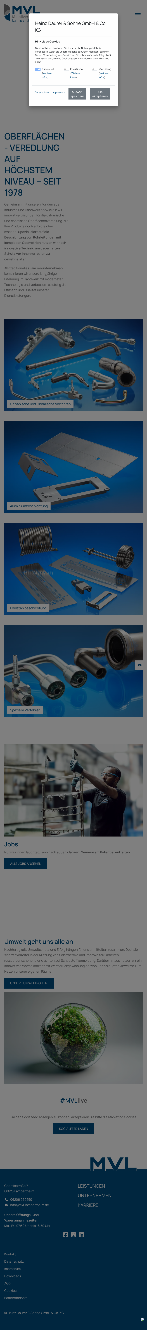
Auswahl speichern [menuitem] (77, 94)
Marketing (105, 73)
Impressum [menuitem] (59, 92)
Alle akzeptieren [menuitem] (100, 94)
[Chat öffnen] (142, 1319)
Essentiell (48, 73)
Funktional (76, 73)
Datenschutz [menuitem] (42, 92)
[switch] (66, 69)
